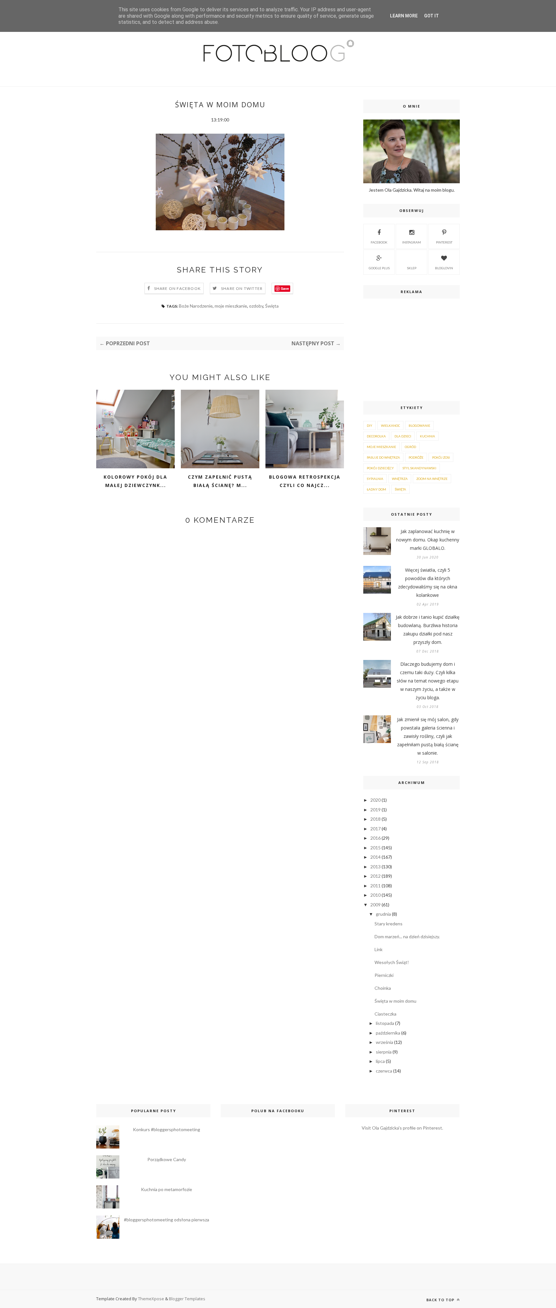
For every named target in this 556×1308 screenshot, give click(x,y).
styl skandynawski (419, 468)
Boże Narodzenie (196, 306)
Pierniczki (384, 975)
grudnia (383, 914)
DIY (369, 425)
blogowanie (419, 425)
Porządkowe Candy (166, 1159)
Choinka (383, 988)
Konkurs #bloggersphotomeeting (166, 1129)
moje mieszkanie (231, 306)
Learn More (404, 15)
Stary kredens (389, 923)
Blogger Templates (187, 1299)
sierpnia (384, 1052)
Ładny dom (376, 489)
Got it (431, 15)
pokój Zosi (441, 457)
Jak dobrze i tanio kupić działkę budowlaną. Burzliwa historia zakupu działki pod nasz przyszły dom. (427, 629)
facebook (379, 242)
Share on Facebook (177, 288)
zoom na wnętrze (432, 479)
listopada (385, 1023)
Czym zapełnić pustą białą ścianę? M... (220, 481)
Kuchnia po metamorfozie (166, 1189)
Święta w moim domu (395, 1001)
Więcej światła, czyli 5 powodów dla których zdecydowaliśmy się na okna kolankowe (427, 582)
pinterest (444, 242)
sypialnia (375, 479)
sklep (411, 268)
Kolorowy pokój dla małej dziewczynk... (135, 481)
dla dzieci (402, 436)
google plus (379, 268)
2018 (375, 819)
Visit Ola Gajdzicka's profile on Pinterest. (402, 1128)
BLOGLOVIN (444, 268)
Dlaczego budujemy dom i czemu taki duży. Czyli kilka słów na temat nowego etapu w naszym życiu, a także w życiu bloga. (428, 681)
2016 (375, 838)
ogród (410, 447)
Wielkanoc (390, 425)
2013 (375, 866)
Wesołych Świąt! (392, 962)
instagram (411, 242)
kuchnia (427, 436)
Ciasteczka (385, 1014)
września (384, 1042)
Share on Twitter (242, 288)
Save (285, 288)
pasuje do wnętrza (383, 457)
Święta (272, 306)
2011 (375, 885)
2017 (375, 828)
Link (379, 949)
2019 (375, 809)
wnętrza (400, 479)
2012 (375, 876)
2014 (375, 857)
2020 (375, 800)
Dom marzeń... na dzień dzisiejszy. (407, 936)
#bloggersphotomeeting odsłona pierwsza (166, 1219)
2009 (375, 904)
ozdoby (256, 306)
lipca (380, 1061)
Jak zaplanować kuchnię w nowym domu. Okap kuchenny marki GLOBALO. (427, 539)
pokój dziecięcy (380, 468)
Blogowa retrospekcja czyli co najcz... (304, 481)
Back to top (441, 1299)
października (388, 1033)
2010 (375, 895)
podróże (416, 457)
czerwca (384, 1071)
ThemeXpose (151, 1299)
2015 (375, 847)
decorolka (376, 436)
